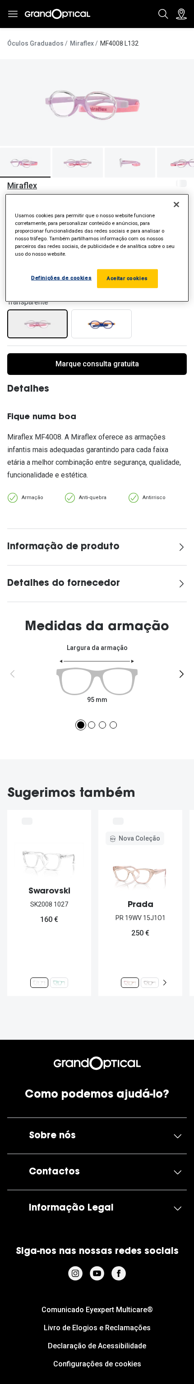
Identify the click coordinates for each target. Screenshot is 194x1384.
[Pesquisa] (163, 14)
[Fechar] (176, 204)
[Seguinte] (181, 674)
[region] (97, 247)
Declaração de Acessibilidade (97, 1346)
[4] (113, 725)
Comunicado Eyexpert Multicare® (97, 1309)
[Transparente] (37, 323)
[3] (102, 725)
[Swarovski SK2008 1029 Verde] (59, 982)
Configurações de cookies (97, 1364)
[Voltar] (12, 674)
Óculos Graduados (35, 43)
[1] (80, 725)
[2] (91, 725)
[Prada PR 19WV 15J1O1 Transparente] (130, 982)
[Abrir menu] (12, 14)
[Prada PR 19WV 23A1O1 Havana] (150, 982)
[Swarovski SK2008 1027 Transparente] (39, 982)
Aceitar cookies (127, 278)
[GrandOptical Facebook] (118, 1273)
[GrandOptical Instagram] (75, 1273)
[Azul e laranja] (101, 323)
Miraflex (82, 43)
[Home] (57, 14)
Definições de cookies (61, 278)
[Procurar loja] (181, 14)
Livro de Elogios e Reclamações (97, 1327)
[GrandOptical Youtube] (97, 1273)
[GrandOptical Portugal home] (97, 1063)
